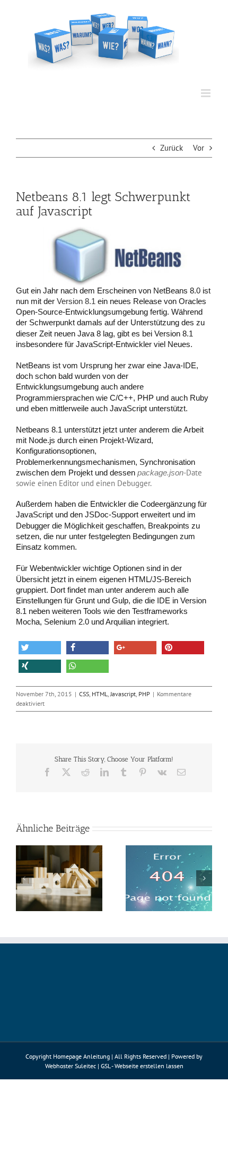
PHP (144, 694)
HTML (100, 694)
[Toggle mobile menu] (206, 93)
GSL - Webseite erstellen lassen (142, 1066)
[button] (40, 647)
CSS (84, 694)
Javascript (123, 694)
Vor (198, 148)
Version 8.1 (76, 301)
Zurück (171, 148)
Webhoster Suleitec (70, 1066)
